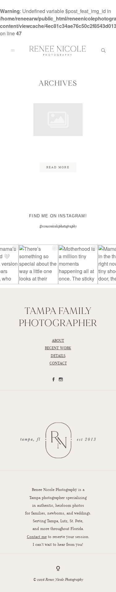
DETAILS (58, 355)
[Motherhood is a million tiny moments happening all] (78, 264)
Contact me (37, 536)
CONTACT (58, 363)
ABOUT (58, 340)
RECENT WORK (58, 348)
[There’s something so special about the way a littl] (38, 264)
